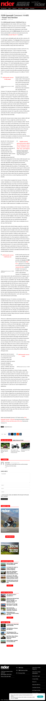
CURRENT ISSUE (5, 506)
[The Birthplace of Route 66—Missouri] (3, 629)
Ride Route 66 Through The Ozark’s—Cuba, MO (12, 604)
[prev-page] (1, 455)
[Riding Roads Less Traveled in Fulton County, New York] (3, 613)
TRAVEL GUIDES (5, 622)
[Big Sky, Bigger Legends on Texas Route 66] (3, 564)
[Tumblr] (20, 434)
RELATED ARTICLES (6, 440)
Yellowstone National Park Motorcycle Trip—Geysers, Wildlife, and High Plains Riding (13, 600)
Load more (9, 585)
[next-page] (3, 455)
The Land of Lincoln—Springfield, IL (12, 595)
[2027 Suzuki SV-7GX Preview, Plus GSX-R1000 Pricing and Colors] (15, 446)
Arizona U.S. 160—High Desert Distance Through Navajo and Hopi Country (12, 577)
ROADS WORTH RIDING (7, 561)
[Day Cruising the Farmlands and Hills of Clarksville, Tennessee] (3, 609)
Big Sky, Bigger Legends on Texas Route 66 (12, 564)
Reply (6, 467)
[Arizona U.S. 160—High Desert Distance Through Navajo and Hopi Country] (3, 577)
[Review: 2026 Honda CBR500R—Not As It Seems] (5, 446)
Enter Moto (7, 462)
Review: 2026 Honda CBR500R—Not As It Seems (4, 451)
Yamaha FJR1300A (19, 267)
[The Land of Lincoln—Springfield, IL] (3, 595)
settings (16, 698)
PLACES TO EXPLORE (7, 592)
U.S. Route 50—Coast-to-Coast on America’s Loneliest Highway (12, 568)
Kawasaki (5, 13)
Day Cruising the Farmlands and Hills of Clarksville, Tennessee (12, 609)
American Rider (24, 670)
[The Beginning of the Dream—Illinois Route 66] (3, 633)
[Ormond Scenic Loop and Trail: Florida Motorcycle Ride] (3, 581)
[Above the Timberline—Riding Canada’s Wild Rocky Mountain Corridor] (3, 572)
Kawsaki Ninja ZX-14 (13, 34)
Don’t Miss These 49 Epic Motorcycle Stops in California (12, 637)
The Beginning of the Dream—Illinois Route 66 (12, 633)
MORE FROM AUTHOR (18, 440)
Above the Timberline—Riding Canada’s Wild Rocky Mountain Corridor (12, 572)
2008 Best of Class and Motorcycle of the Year (11, 421)
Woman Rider (22, 673)
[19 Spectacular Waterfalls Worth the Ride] (3, 625)
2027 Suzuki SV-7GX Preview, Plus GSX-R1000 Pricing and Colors (15, 451)
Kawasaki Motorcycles (8, 426)
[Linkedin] (15, 434)
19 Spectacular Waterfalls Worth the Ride (13, 625)
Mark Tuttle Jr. (4, 19)
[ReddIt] (18, 434)
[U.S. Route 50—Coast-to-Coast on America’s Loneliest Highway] (3, 568)
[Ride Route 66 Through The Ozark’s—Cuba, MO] (3, 605)
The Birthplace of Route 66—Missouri (12, 629)
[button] (44, 8)
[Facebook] (9, 434)
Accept (40, 696)
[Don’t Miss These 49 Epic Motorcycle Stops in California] (3, 637)
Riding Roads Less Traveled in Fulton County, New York (13, 613)
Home (2, 13)
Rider (22, 667)
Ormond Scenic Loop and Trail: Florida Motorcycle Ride (12, 581)
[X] (12, 434)
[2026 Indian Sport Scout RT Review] (25, 446)
